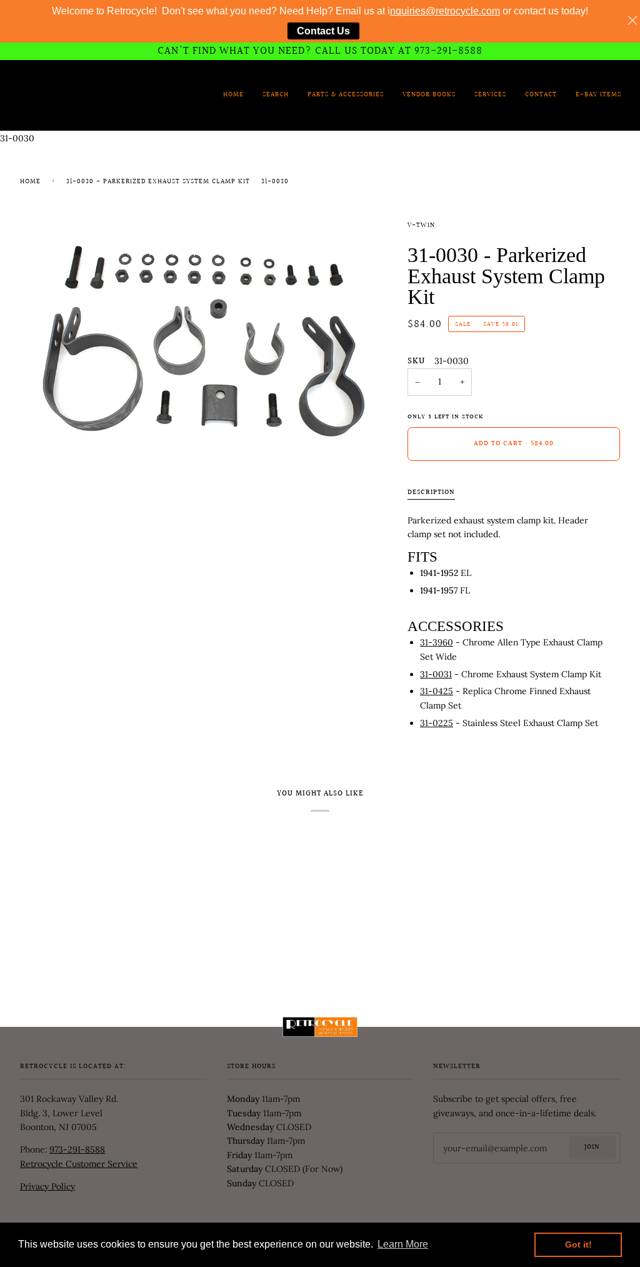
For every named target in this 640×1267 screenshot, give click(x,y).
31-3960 (436, 642)
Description (431, 492)
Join (592, 1147)
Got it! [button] (578, 1244)
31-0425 (436, 691)
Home (30, 182)
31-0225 (436, 723)
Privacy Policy (47, 1186)
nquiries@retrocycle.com (445, 11)
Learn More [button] (403, 1244)
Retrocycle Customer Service (79, 1163)
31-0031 (436, 674)
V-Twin (421, 225)
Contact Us (323, 31)
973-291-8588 (77, 1149)
